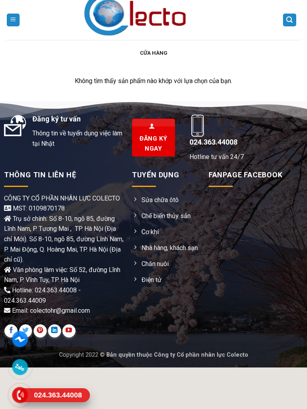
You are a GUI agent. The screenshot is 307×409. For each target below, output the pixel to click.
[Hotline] (20, 395)
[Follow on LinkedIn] (54, 331)
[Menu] (13, 20)
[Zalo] (20, 367)
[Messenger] (20, 339)
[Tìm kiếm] (290, 20)
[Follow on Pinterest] (40, 331)
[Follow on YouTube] (69, 331)
